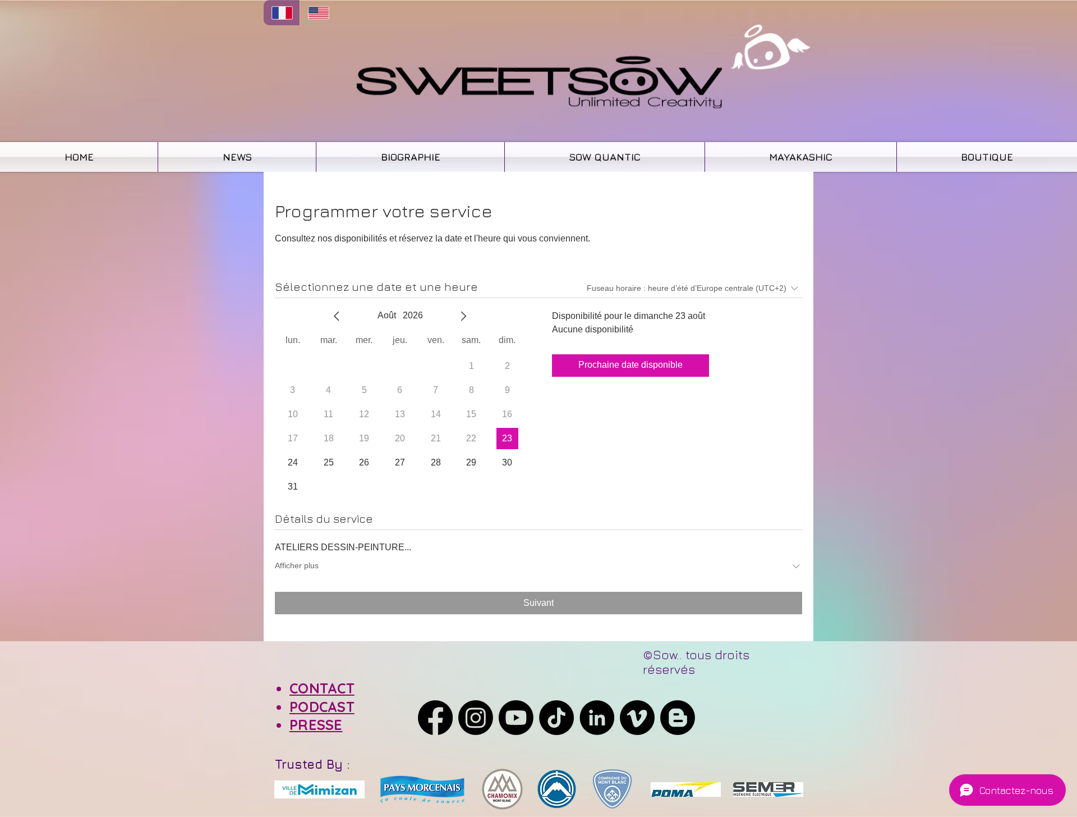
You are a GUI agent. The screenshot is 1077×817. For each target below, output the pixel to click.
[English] (318, 12)
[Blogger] (677, 717)
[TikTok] (556, 717)
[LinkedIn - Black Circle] (596, 717)
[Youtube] (516, 717)
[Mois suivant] (463, 316)
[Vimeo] (637, 717)
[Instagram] (475, 717)
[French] (282, 12)
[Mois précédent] (336, 316)
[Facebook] (435, 717)
